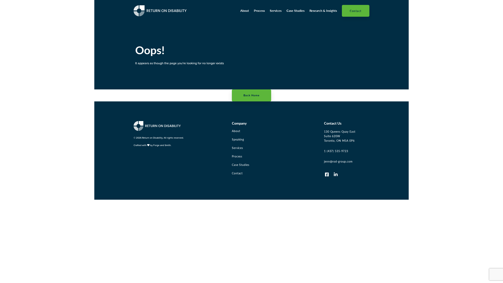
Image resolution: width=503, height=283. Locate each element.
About (244, 10)
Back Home (251, 95)
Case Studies (295, 10)
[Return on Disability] (160, 14)
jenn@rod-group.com (338, 161)
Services (276, 10)
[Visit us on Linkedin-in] (336, 174)
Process (259, 10)
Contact (356, 11)
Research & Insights (323, 10)
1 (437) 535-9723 (336, 151)
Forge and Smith (162, 145)
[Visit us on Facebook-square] (327, 174)
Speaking (238, 139)
